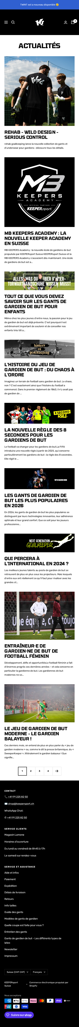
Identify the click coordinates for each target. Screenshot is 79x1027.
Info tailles (10, 905)
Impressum (10, 955)
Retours (9, 899)
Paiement (10, 879)
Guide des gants (13, 912)
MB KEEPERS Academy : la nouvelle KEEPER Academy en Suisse (37, 238)
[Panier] (73, 22)
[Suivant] (57, 771)
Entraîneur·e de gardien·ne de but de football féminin (31, 651)
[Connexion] (65, 22)
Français (37, 972)
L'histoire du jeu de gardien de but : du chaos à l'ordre (39, 369)
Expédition (10, 885)
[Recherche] (13, 22)
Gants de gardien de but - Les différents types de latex (32, 940)
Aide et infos (11, 872)
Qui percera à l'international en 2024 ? (36, 561)
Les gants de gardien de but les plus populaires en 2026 (36, 500)
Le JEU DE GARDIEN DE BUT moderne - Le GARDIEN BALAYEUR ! (35, 733)
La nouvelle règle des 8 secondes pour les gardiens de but (35, 435)
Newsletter (10, 949)
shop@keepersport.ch (21, 803)
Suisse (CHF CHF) (16, 972)
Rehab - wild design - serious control (31, 134)
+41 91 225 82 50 (18, 796)
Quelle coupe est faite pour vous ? (24, 925)
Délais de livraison (14, 892)
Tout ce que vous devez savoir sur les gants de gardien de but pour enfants (35, 304)
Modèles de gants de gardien (21, 918)
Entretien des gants (15, 931)
